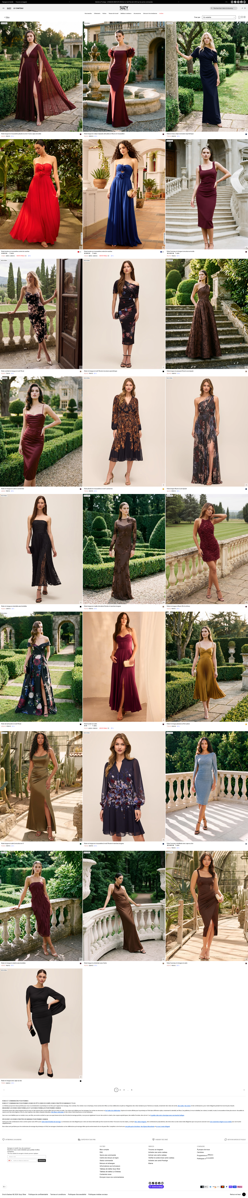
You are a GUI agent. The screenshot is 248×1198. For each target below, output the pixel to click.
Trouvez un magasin (155, 1150)
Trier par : (197, 17)
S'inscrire (42, 1160)
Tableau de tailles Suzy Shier (110, 1169)
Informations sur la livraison (110, 1166)
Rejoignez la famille (7, 2)
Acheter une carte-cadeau (157, 1152)
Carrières (200, 1152)
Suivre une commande (108, 1155)
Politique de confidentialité (38, 1194)
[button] (223, 8)
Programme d (205, 1155)
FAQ (101, 1152)
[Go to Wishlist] (240, 8)
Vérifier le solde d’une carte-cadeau (161, 1158)
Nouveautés (88, 13)
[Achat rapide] (80, 130)
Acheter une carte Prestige (158, 1160)
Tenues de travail (113, 13)
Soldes (161, 13)
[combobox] (223, 8)
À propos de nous (203, 1150)
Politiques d (205, 1158)
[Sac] (245, 8)
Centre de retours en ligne (109, 1158)
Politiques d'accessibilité (77, 1194)
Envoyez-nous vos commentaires (112, 1177)
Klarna (150, 1163)
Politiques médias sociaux (98, 1194)
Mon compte (104, 1150)
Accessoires (137, 13)
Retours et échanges (107, 1163)
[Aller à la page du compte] (242, 8)
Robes (104, 13)
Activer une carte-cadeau (157, 1155)
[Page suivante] (244, 1090)
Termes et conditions (58, 1194)
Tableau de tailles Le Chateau (110, 1172)
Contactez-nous (105, 1174)
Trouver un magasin (21, 2)
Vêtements (97, 13)
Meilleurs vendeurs (126, 13)
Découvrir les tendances (150, 13)
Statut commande (106, 1160)
